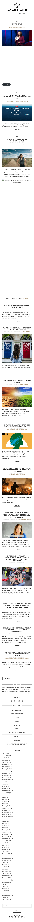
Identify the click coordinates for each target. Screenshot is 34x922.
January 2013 (5, 899)
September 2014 (6, 895)
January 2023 (5, 762)
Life (30, 144)
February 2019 (6, 806)
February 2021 (6, 769)
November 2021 (6, 766)
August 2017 (5, 840)
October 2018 (5, 814)
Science (17, 145)
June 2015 (5, 886)
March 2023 (5, 760)
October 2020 (5, 777)
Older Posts (7, 678)
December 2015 (6, 875)
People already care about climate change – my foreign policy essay (17, 96)
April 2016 (5, 867)
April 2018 (5, 825)
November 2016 (6, 854)
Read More (17, 129)
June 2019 (5, 797)
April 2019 (5, 801)
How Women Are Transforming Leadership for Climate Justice (17, 425)
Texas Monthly (25, 298)
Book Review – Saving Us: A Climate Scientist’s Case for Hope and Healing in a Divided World (17, 605)
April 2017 (5, 847)
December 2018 (6, 810)
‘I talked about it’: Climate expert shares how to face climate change (17, 653)
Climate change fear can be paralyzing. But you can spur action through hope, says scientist (17, 558)
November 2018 (6, 812)
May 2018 (4, 823)
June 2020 (5, 784)
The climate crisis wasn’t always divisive (17, 381)
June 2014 (5, 897)
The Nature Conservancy (17, 744)
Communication (21, 27)
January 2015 (5, 893)
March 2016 (5, 869)
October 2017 (5, 836)
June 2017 (5, 843)
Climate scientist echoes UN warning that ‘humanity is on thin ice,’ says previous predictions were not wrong (17, 515)
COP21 (17, 717)
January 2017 (5, 851)
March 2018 (5, 827)
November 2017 (6, 834)
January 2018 (5, 832)
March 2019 (5, 803)
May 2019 (4, 799)
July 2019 (4, 795)
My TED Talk (17, 24)
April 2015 (5, 891)
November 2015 (6, 878)
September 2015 (6, 880)
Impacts (26, 101)
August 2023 (5, 755)
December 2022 (6, 764)
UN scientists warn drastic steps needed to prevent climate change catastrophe (17, 469)
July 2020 (4, 782)
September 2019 (6, 790)
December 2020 (6, 773)
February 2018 (6, 830)
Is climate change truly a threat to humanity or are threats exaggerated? (17, 629)
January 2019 (5, 808)
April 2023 (5, 758)
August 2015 (5, 882)
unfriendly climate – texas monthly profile (17, 140)
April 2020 (5, 786)
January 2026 (5, 753)
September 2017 (6, 838)
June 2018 (5, 821)
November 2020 (6, 775)
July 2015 (4, 884)
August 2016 (5, 860)
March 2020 (5, 788)
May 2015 (4, 888)
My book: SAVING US (24, 608)
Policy (19, 474)
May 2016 (4, 864)
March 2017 (5, 849)
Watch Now (6, 84)
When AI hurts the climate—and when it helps (17, 306)
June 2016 (5, 862)
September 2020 (6, 779)
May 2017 (4, 845)
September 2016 (6, 858)
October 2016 (5, 856)
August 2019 (5, 793)
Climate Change (13, 27)
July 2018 (4, 819)
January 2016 (5, 873)
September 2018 (6, 817)
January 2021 (5, 771)
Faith (22, 144)
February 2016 (6, 871)
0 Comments (17, 308)
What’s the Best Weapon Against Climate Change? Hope (17, 328)
